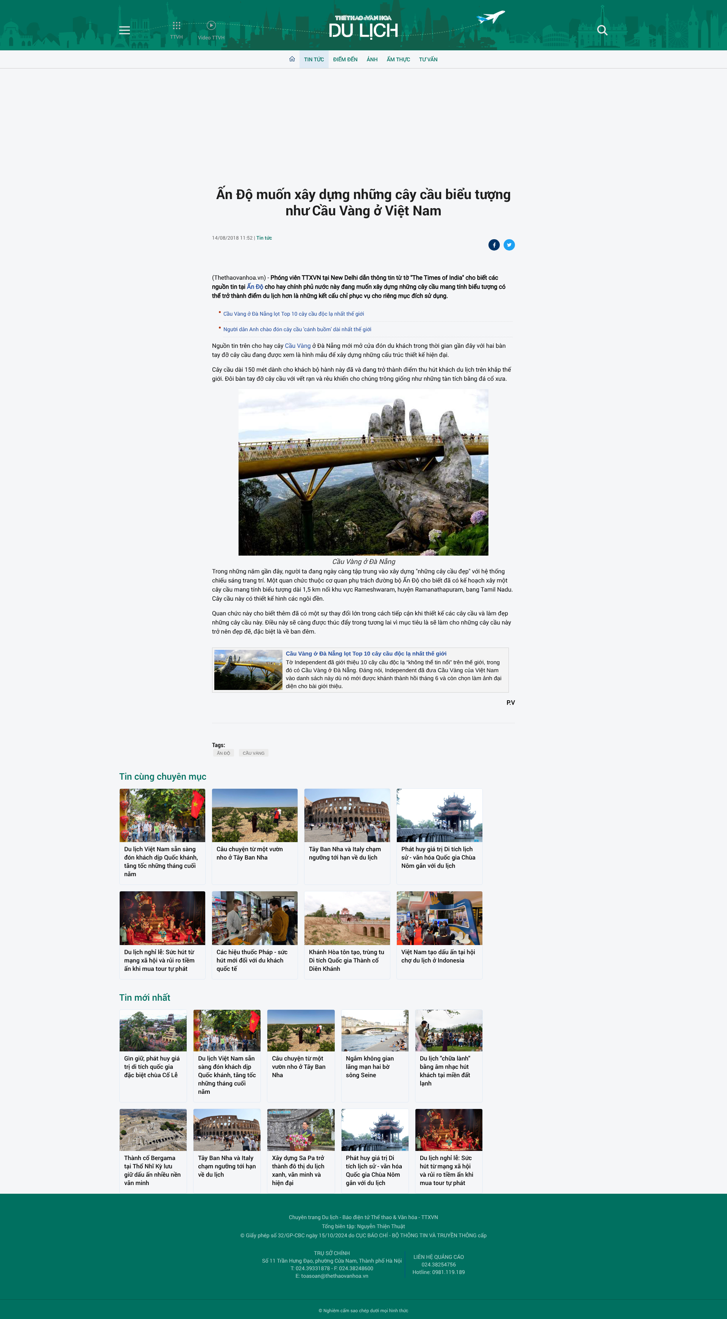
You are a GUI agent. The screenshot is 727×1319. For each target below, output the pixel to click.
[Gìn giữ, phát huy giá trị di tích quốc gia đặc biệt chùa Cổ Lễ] (153, 1031)
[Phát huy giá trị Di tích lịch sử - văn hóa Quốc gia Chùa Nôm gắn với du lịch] (439, 815)
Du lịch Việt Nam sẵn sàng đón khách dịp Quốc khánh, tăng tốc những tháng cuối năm (161, 861)
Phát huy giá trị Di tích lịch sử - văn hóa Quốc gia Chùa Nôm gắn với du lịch (438, 857)
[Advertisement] (363, 121)
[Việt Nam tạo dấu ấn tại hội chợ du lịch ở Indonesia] (439, 918)
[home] (292, 59)
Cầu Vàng (297, 345)
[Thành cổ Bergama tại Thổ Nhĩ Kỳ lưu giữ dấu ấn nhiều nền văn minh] (153, 1130)
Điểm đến (345, 59)
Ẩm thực (398, 59)
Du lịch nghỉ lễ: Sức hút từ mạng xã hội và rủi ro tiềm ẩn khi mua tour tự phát (159, 960)
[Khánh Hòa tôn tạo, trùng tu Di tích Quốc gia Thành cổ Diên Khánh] (347, 918)
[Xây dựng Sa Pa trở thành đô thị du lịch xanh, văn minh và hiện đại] (300, 1130)
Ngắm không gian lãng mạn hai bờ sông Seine (370, 1066)
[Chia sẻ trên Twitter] (509, 245)
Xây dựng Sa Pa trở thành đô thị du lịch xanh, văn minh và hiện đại (298, 1170)
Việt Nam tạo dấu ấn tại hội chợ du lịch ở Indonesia (438, 956)
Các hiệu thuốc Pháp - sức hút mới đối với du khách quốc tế (252, 960)
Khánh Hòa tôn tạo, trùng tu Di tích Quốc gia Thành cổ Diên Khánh (346, 960)
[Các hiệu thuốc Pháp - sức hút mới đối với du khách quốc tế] (255, 918)
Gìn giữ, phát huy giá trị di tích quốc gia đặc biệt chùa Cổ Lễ (152, 1066)
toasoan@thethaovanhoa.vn (334, 1275)
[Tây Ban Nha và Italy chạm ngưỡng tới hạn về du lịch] (347, 815)
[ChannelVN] (363, 27)
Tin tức (314, 59)
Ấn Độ (255, 286)
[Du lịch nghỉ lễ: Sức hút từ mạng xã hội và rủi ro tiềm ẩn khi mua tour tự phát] (162, 918)
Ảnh (372, 59)
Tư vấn (428, 59)
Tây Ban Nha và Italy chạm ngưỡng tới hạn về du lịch (345, 853)
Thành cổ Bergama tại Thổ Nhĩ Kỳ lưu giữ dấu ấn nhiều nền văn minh (152, 1170)
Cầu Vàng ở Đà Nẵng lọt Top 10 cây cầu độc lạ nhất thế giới (293, 313)
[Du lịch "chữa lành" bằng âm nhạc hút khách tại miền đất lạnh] (448, 1031)
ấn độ (223, 753)
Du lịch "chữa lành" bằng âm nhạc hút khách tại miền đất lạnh (445, 1070)
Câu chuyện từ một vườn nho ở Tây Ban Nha (250, 853)
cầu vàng (253, 753)
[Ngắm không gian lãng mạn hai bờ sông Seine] (375, 1031)
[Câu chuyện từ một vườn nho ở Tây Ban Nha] (255, 815)
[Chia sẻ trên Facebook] (494, 245)
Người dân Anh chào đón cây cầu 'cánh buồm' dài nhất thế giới (297, 329)
